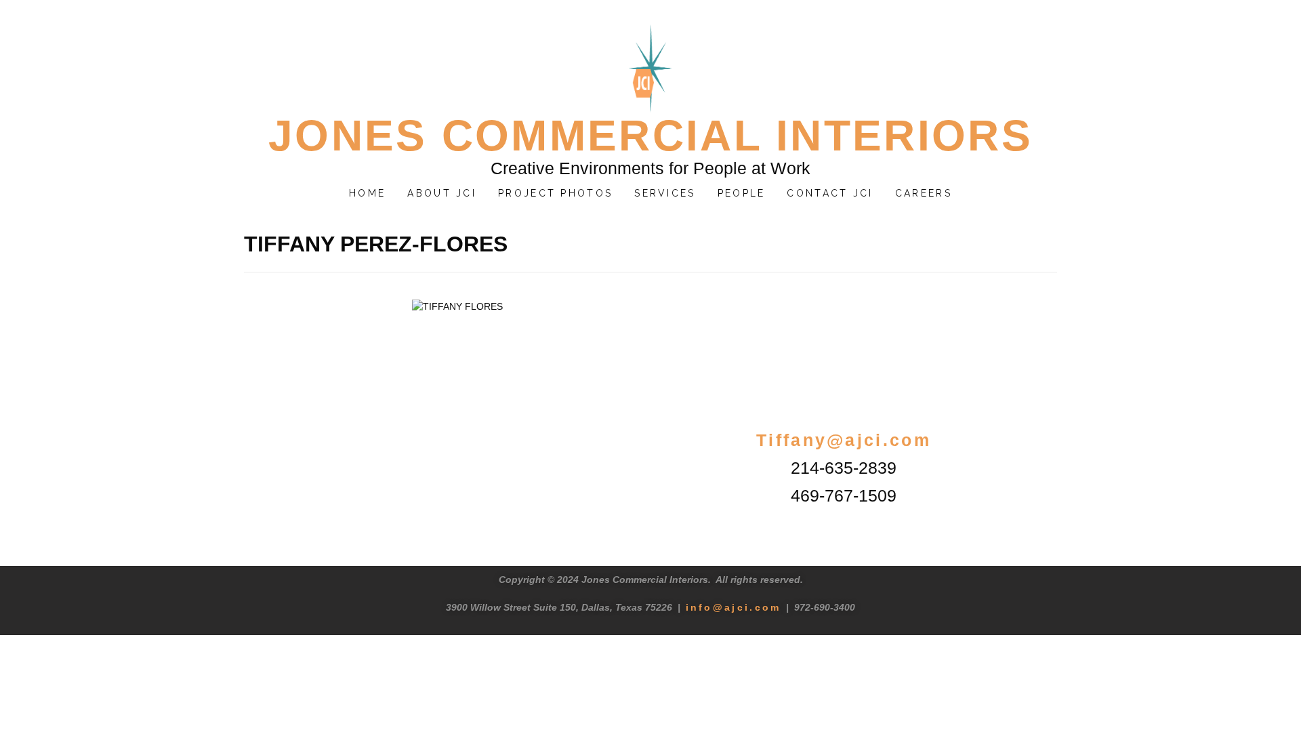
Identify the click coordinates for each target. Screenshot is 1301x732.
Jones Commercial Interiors (650, 135)
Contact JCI (830, 193)
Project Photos (555, 193)
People (742, 193)
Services (664, 193)
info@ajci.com (733, 607)
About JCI (441, 193)
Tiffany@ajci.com (843, 439)
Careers (923, 193)
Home (367, 193)
